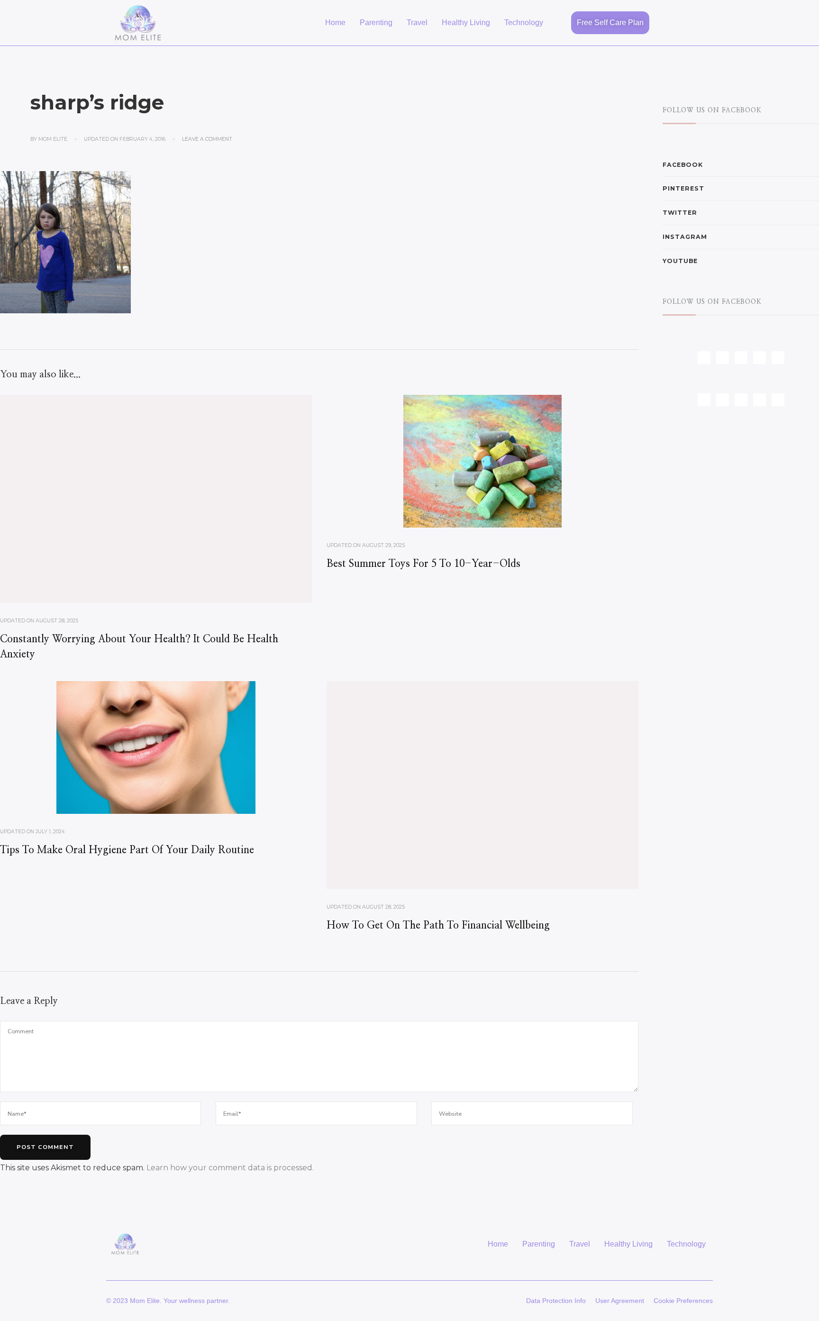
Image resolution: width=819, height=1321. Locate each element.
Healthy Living (466, 22)
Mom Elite (52, 139)
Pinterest (683, 188)
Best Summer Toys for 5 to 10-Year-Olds (423, 564)
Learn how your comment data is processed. (230, 1167)
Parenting (376, 22)
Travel (417, 22)
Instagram (685, 236)
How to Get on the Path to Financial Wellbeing (438, 925)
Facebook (683, 164)
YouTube (680, 260)
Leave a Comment (207, 139)
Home (335, 22)
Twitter (680, 212)
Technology (523, 22)
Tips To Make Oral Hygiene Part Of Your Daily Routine (127, 850)
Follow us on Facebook (712, 110)
